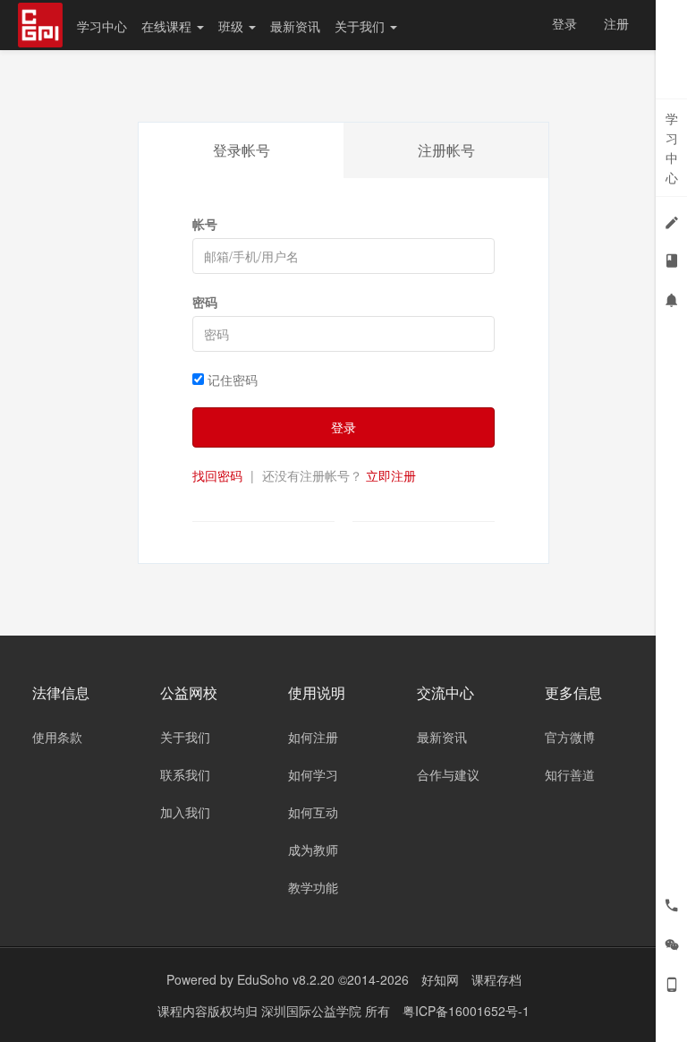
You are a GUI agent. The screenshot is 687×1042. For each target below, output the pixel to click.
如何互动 (313, 812)
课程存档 (496, 979)
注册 (616, 23)
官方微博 (570, 737)
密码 (204, 302)
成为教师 (313, 849)
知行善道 (570, 774)
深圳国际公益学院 (313, 1011)
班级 (232, 26)
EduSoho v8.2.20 (286, 979)
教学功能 (313, 887)
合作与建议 (448, 774)
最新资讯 (295, 26)
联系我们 (185, 774)
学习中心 (102, 26)
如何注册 (313, 737)
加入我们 (185, 812)
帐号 (204, 224)
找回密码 (217, 475)
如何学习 (313, 774)
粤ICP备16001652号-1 (466, 1011)
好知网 (440, 979)
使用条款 (57, 737)
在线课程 (168, 26)
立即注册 (391, 475)
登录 (564, 23)
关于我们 (361, 26)
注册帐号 (446, 150)
